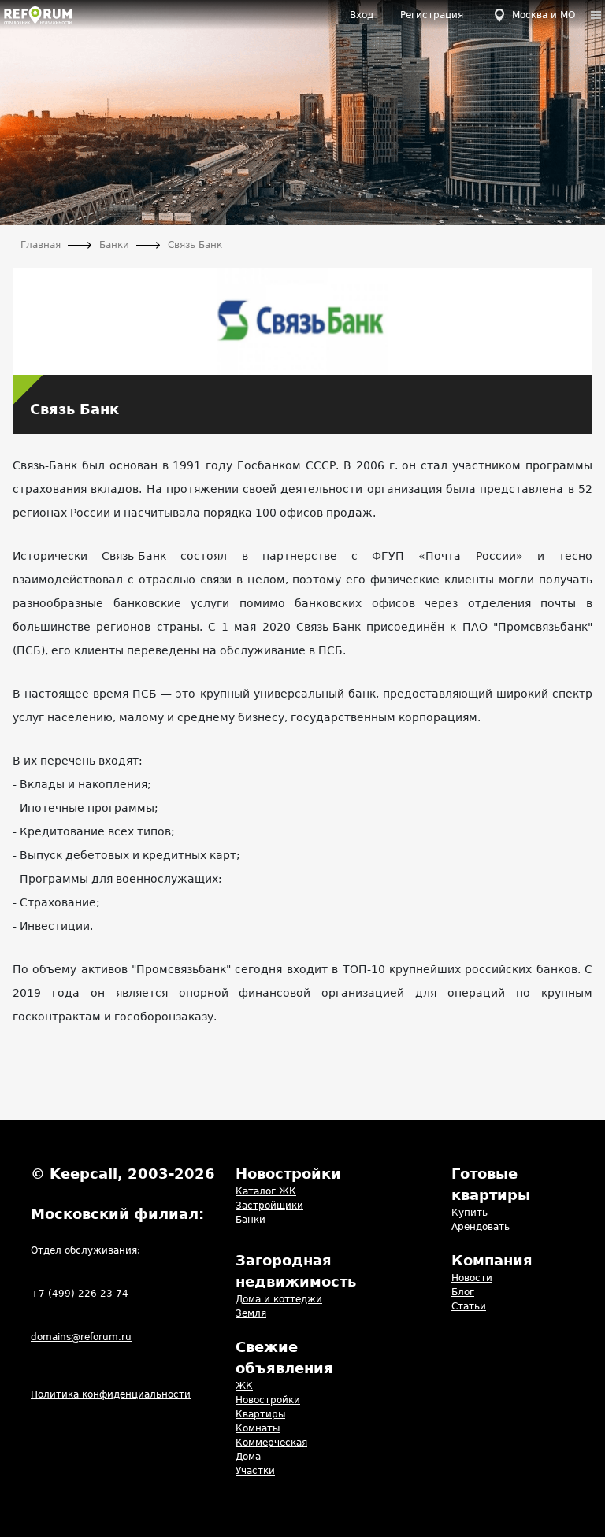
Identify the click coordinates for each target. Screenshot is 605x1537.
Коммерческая (271, 1442)
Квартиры (260, 1414)
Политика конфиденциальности (111, 1394)
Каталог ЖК (266, 1191)
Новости (471, 1277)
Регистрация (431, 14)
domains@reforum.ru (81, 1337)
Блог (462, 1292)
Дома (248, 1456)
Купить (469, 1212)
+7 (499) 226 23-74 (79, 1293)
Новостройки (268, 1400)
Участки (255, 1470)
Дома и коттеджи (279, 1299)
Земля (251, 1313)
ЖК (244, 1385)
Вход (361, 14)
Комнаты (258, 1428)
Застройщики (269, 1205)
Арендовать (480, 1226)
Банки (250, 1219)
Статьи (468, 1306)
